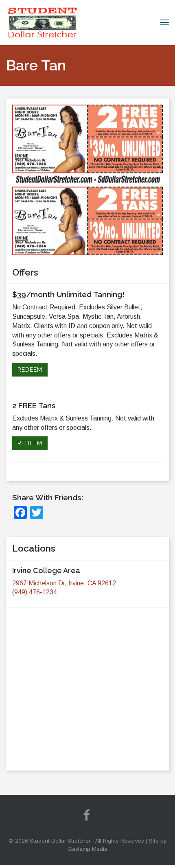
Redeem (30, 369)
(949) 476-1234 (34, 592)
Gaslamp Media (87, 849)
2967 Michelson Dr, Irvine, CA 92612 (64, 583)
